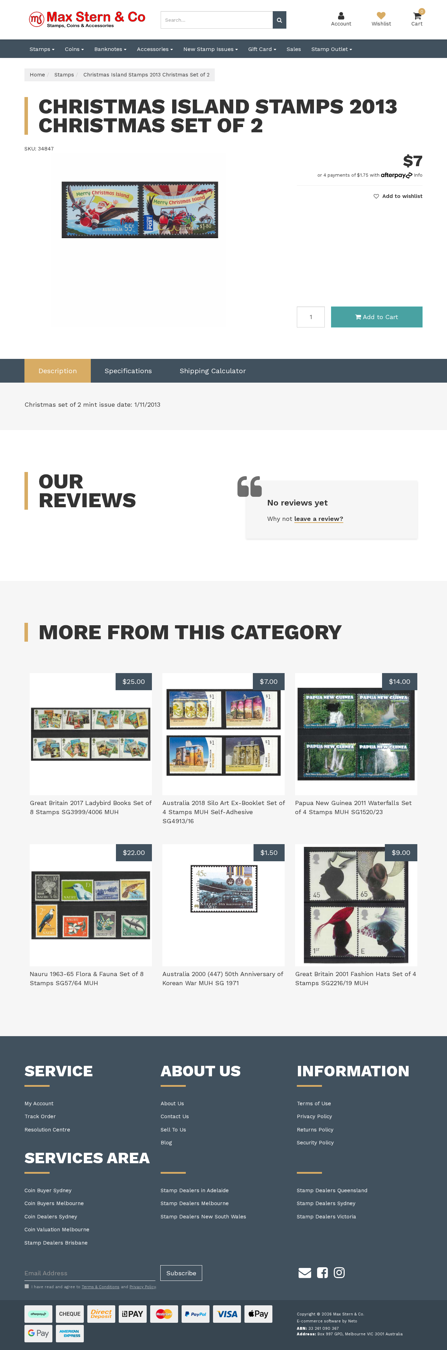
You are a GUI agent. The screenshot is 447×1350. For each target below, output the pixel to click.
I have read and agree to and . (94, 1287)
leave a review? (318, 518)
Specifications (128, 371)
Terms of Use (314, 1103)
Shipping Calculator (213, 371)
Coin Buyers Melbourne (54, 1203)
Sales (294, 49)
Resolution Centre (47, 1130)
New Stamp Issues (209, 49)
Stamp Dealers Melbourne (195, 1203)
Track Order (40, 1116)
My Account (38, 1103)
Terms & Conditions (100, 1287)
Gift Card (261, 49)
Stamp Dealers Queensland (332, 1190)
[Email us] (305, 1271)
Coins (73, 49)
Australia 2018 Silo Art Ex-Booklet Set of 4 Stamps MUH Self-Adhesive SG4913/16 (223, 811)
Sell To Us (173, 1130)
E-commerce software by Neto (327, 1321)
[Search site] (279, 20)
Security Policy (315, 1142)
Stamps (41, 49)
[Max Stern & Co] (87, 19)
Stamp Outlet (331, 49)
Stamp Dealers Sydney (326, 1203)
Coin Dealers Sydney (50, 1216)
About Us (172, 1103)
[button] (398, 196)
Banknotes (109, 49)
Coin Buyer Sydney (48, 1190)
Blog (166, 1142)
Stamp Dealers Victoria (326, 1216)
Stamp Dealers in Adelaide (195, 1190)
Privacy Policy (314, 1116)
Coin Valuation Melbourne (56, 1229)
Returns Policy (315, 1130)
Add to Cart (380, 316)
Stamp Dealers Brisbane (56, 1243)
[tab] (57, 371)
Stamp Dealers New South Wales (203, 1216)
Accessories (153, 49)
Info (418, 175)
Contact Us (175, 1116)
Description (57, 371)
